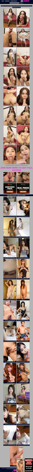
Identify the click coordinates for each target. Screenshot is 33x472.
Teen (19, 7)
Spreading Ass (15, 7)
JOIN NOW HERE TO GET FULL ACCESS (16, 169)
